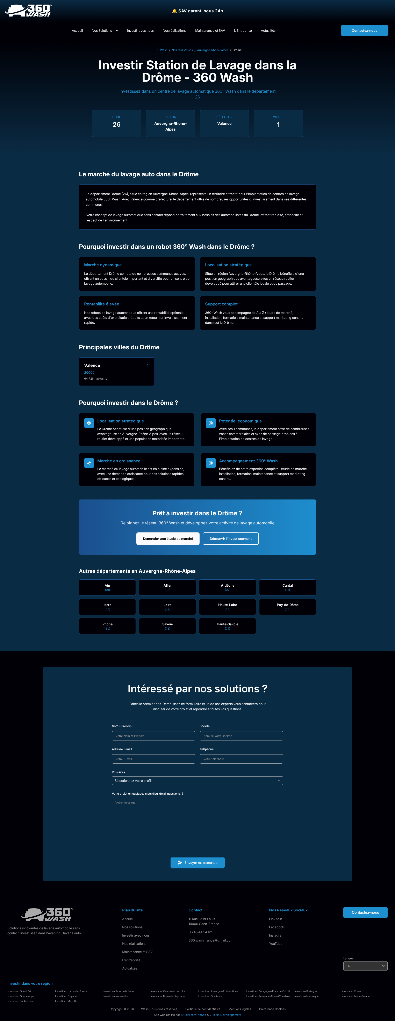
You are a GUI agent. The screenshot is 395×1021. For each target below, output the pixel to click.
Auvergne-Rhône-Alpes (212, 50)
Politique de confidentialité (202, 1009)
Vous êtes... (119, 772)
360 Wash (160, 50)
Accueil (128, 919)
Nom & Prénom (121, 726)
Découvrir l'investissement (231, 539)
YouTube (275, 943)
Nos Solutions (102, 30)
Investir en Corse (351, 991)
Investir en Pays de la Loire (118, 991)
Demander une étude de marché (168, 539)
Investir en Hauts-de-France (71, 991)
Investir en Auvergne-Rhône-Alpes (218, 991)
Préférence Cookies (272, 1009)
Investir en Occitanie (210, 996)
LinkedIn (275, 919)
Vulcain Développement (225, 1014)
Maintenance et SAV (137, 952)
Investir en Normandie (115, 996)
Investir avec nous (136, 935)
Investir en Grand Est (19, 991)
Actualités (129, 968)
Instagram (276, 935)
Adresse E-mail (122, 749)
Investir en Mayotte (66, 1001)
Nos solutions (132, 927)
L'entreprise (131, 960)
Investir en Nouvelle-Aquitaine (168, 996)
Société (205, 726)
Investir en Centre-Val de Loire (168, 991)
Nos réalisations (182, 50)
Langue (348, 958)
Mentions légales (240, 1009)
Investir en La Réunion (20, 1001)
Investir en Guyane (66, 996)
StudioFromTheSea (193, 1014)
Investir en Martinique (306, 996)
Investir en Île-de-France (356, 996)
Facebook (276, 927)
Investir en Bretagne (305, 991)
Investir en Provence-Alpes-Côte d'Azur (268, 996)
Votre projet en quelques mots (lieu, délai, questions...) (147, 793)
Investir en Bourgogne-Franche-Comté (268, 991)
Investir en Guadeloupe (20, 996)
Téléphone (207, 749)
